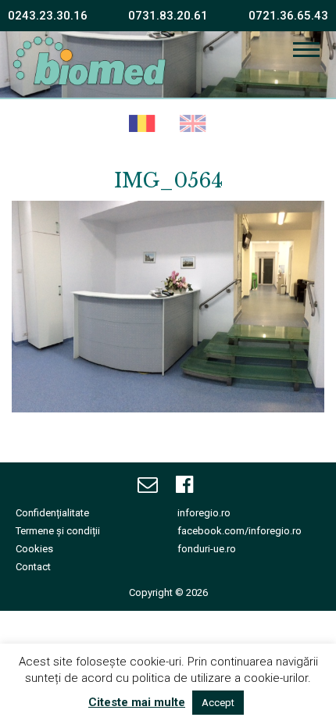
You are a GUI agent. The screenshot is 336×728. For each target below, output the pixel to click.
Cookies (34, 549)
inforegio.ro (204, 513)
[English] (193, 124)
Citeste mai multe (136, 702)
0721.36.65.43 (288, 16)
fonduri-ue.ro (206, 549)
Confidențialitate (52, 513)
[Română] (142, 124)
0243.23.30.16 (48, 16)
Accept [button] (218, 702)
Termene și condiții (58, 531)
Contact (33, 567)
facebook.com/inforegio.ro (239, 531)
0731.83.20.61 (168, 16)
